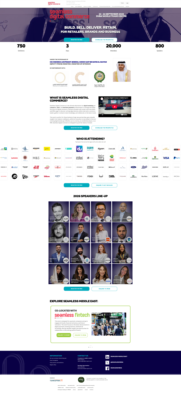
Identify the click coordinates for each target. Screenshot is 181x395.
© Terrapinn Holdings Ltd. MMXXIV (64, 389)
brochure (91, 389)
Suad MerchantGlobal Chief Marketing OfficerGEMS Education (78, 281)
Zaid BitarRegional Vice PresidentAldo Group (55, 218)
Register (127, 6)
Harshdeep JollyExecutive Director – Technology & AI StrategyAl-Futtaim (81, 260)
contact (86, 389)
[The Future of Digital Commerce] (54, 3)
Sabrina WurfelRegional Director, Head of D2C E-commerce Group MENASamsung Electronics (105, 260)
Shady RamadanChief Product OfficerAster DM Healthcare (118, 239)
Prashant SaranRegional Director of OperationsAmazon (120, 218)
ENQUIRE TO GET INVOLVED (104, 185)
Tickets (122, 3)
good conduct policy (62, 385)
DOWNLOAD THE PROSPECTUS (104, 40)
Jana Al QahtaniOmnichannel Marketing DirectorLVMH (57, 281)
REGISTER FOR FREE (76, 39)
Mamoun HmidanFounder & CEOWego (75, 239)
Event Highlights (78, 6)
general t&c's (80, 389)
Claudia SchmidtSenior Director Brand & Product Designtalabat (101, 239)
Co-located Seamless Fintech (118, 6)
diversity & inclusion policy (71, 387)
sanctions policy (90, 387)
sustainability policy (81, 387)
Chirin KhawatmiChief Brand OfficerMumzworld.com (117, 281)
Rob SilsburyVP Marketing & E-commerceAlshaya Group (56, 239)
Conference (95, 6)
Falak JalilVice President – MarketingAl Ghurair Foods (119, 260)
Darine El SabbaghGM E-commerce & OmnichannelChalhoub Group (78, 218)
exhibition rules (61, 387)
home (72, 6)
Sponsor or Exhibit (87, 6)
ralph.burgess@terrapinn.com (85, 361)
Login (127, 3)
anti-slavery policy (71, 385)
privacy (74, 389)
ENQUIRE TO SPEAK (104, 289)
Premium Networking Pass (104, 6)
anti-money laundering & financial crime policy (86, 385)
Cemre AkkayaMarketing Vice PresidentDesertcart (98, 281)
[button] (89, 347)
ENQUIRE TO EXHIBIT (64, 333)
